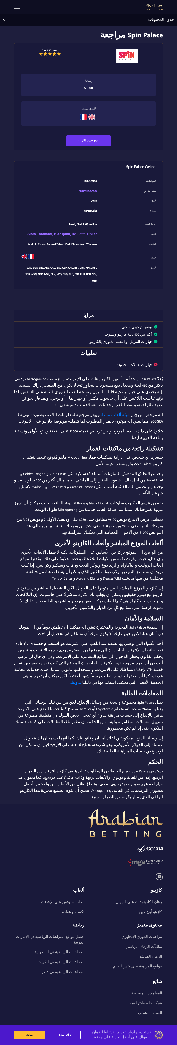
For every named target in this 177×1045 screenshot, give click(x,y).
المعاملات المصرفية (146, 993)
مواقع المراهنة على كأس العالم (137, 966)
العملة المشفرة (149, 1013)
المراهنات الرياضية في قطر (62, 972)
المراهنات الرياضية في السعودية (59, 952)
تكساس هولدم (73, 912)
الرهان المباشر (150, 956)
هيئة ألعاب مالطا (115, 415)
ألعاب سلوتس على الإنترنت (62, 902)
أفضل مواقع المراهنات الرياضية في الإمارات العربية (50, 939)
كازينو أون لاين (150, 912)
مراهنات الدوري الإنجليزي (142, 937)
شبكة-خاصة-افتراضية (146, 1003)
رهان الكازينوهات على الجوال (139, 902)
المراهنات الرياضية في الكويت (61, 962)
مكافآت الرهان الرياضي (144, 947)
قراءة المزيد (65, 1035)
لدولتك (75, 682)
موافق (29, 1035)
